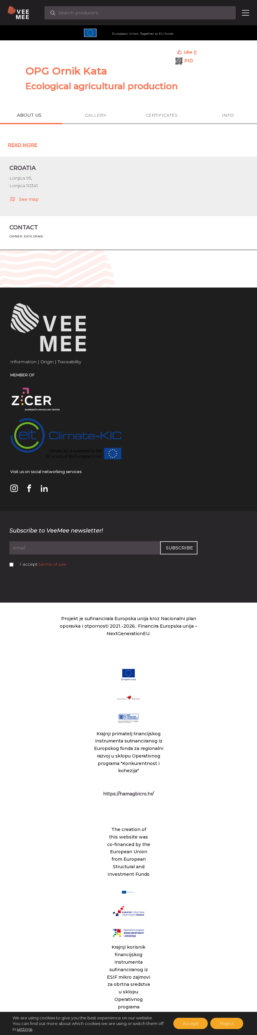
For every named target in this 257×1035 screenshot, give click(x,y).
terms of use (52, 564)
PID (188, 61)
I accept (43, 564)
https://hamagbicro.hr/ (128, 794)
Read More (22, 145)
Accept (190, 1023)
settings (24, 1029)
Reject (227, 1023)
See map (29, 199)
